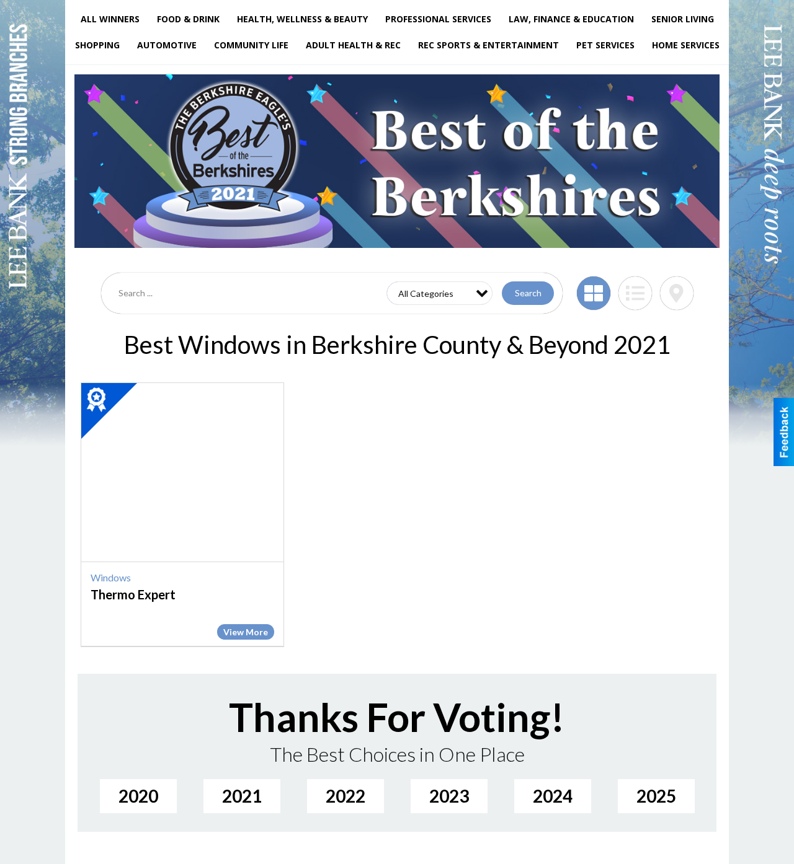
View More (245, 632)
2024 (553, 795)
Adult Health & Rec (353, 45)
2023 (449, 795)
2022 (345, 795)
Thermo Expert (133, 594)
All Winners (110, 19)
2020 (138, 795)
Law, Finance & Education (571, 19)
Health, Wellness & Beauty (302, 19)
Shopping (97, 45)
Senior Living (682, 19)
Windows (111, 577)
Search (528, 293)
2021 (242, 795)
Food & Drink (188, 19)
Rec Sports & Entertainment (488, 45)
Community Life (251, 45)
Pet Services (605, 45)
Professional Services (438, 19)
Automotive (167, 45)
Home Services (686, 45)
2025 (656, 795)
